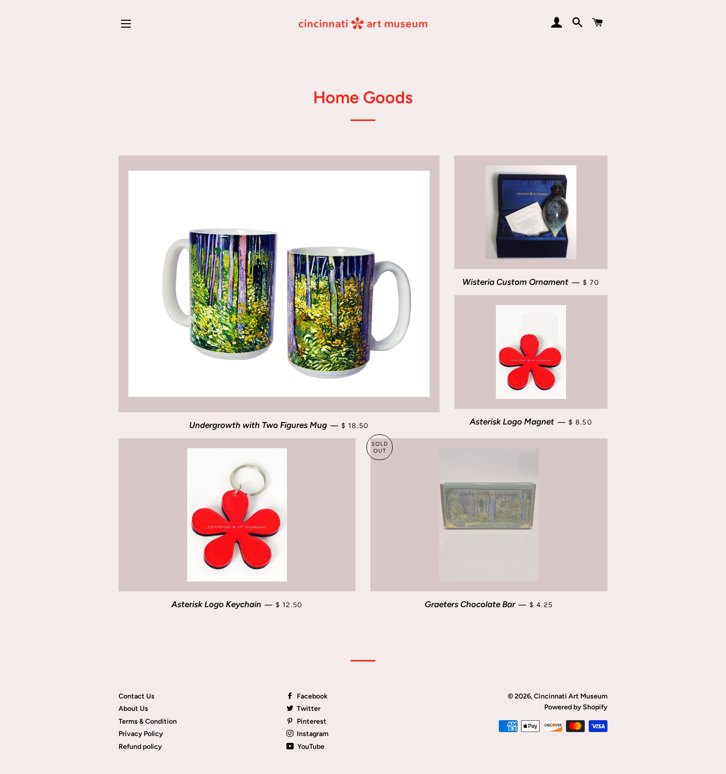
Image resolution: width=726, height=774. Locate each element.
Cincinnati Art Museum (570, 696)
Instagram (311, 734)
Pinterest (310, 721)
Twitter (308, 708)
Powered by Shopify (575, 707)
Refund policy (140, 746)
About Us (133, 708)
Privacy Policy (141, 734)
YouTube (310, 746)
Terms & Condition (148, 721)
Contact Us (137, 696)
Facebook (311, 696)
